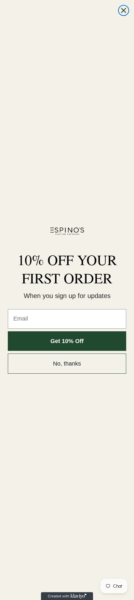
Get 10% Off (67, 341)
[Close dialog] (123, 10)
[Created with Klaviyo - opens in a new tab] (67, 596)
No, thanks (67, 363)
